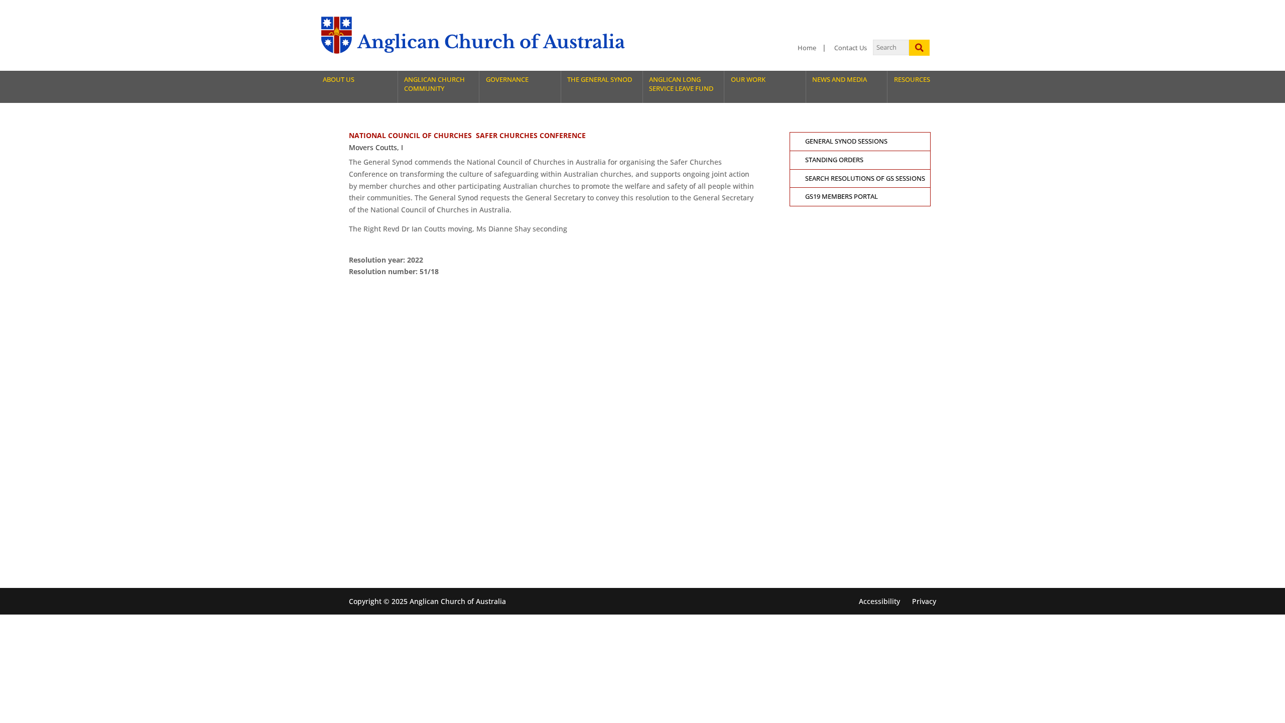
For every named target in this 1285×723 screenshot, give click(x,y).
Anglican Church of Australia (491, 42)
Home (807, 48)
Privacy (924, 601)
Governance (507, 79)
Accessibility (879, 601)
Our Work (748, 79)
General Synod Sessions (846, 141)
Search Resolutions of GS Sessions (865, 178)
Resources (912, 79)
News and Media (839, 79)
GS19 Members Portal (841, 196)
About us (338, 79)
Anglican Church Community (434, 84)
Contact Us (850, 48)
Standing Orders (834, 160)
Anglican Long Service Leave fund (681, 84)
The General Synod (599, 79)
